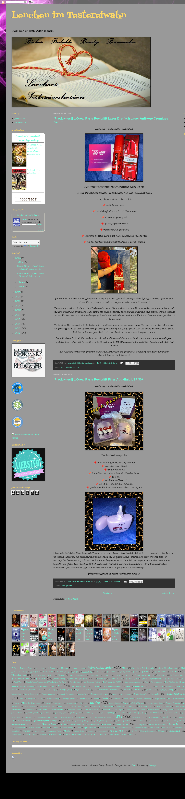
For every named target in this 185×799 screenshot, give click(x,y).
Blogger (153, 765)
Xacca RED (103, 734)
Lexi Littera (42, 709)
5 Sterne (63, 668)
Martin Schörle (76, 713)
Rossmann (122, 724)
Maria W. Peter (61, 713)
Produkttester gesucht (103, 721)
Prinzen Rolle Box (82, 721)
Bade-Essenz (112, 672)
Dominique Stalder (79, 686)
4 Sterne (51, 668)
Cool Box (18, 682)
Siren (79, 728)
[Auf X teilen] (132, 363)
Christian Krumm (116, 679)
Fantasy (137, 689)
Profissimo (141, 721)
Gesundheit (156, 694)
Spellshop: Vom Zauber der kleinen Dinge (34, 148)
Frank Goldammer (31, 694)
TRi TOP (134, 731)
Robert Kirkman (33, 173)
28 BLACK (40, 668)
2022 (18, 301)
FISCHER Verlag (166, 689)
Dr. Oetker (95, 686)
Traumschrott (102, 731)
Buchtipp (41, 678)
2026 (18, 258)
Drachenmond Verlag (112, 686)
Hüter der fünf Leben (31, 703)
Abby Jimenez (78, 668)
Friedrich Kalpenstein (67, 694)
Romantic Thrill (93, 724)
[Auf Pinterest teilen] (137, 363)
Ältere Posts (168, 593)
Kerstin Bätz (63, 706)
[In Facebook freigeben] (135, 363)
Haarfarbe (116, 699)
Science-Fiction (34, 728)
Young (123, 734)
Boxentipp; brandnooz (144, 675)
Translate (34, 246)
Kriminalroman (145, 706)
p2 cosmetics (24, 721)
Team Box (16, 731)
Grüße (105, 698)
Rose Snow (107, 724)
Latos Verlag (179, 706)
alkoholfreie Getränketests (142, 668)
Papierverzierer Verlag (45, 720)
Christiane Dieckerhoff (151, 678)
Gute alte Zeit (33, 170)
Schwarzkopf (20, 728)
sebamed (46, 728)
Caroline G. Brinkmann (79, 678)
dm (60, 686)
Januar (22, 286)
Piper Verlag (66, 721)
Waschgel (42, 734)
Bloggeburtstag (19, 675)
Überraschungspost (148, 731)
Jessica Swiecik (173, 703)
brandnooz (162, 675)
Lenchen (24, 219)
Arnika (75, 671)
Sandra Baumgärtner (157, 724)
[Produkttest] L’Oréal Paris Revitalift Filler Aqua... (30, 275)
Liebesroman (57, 709)
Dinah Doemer (42, 686)
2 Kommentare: (110, 363)
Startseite (107, 593)
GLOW (40, 699)
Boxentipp (128, 675)
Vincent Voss (16, 734)
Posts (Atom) (71, 599)
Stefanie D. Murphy (107, 728)
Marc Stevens (46, 713)
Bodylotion (108, 675)
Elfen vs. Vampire (27, 689)
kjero (87, 706)
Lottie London (153, 710)
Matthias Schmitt (91, 713)
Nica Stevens (153, 717)
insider (95, 702)
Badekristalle (125, 672)
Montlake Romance (44, 717)
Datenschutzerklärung (133, 682)
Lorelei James (131, 710)
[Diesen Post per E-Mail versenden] (126, 363)
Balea (145, 671)
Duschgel (180, 686)
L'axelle (169, 706)
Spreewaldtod (90, 727)
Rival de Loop (49, 724)
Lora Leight (118, 710)
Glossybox (30, 699)
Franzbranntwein (48, 694)
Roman (64, 724)
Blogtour (61, 675)
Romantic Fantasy (77, 724)
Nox (173, 717)
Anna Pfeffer (48, 672)
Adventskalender (100, 667)
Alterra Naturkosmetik (167, 668)
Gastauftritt (83, 694)
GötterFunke (84, 698)
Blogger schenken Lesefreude (43, 675)
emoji (41, 690)
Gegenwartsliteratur (100, 694)
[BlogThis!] (129, 363)
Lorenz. (142, 710)
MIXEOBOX (29, 717)
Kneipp (131, 706)
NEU (118, 717)
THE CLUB (27, 731)
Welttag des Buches (72, 734)
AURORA (86, 671)
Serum (76, 367)
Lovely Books (167, 710)
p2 (13, 721)
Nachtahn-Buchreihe (63, 717)
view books (40, 230)
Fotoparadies (16, 694)
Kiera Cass (76, 706)
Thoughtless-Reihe (54, 731)
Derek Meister (156, 682)
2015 (18, 332)
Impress (48, 703)
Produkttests (66, 367)
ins (86, 703)
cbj (93, 679)
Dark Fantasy (75, 682)
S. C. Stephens (140, 724)
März (21, 262)
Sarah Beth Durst (34, 154)
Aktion (125, 668)
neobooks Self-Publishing (100, 717)
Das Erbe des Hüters (92, 682)
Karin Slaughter (30, 706)
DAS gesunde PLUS (112, 682)
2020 (18, 310)
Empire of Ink (51, 690)
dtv (151, 686)
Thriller (67, 731)
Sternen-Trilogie (141, 728)
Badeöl (135, 672)
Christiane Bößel (132, 679)
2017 (18, 323)
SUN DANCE (167, 728)
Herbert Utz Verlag (144, 699)
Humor (16, 703)
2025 (18, 292)
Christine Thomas (171, 679)
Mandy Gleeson (18, 713)
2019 (18, 314)
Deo (146, 682)
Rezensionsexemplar (20, 724)
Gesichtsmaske (140, 694)
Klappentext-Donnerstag (102, 706)
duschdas (169, 686)
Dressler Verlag (139, 686)
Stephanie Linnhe (125, 728)
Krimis (159, 706)
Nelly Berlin (81, 717)
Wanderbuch (30, 734)
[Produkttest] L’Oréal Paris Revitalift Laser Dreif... (30, 267)
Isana (125, 703)
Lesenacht (30, 710)
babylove (99, 672)
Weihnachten (55, 734)
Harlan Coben (128, 699)
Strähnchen (154, 728)
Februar (22, 282)
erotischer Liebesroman (109, 689)
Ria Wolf (36, 724)
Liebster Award (74, 710)
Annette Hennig (63, 672)
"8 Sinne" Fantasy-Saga (22, 668)
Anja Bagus (35, 672)
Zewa (131, 734)
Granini (96, 699)
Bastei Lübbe (160, 672)
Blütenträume (95, 675)
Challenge (101, 678)
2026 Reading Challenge (28, 215)
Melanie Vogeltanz (173, 713)
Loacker (106, 709)
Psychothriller (154, 721)
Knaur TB (120, 706)
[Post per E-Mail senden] (121, 363)
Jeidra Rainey (138, 703)
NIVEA (165, 717)
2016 (18, 328)
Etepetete (127, 690)
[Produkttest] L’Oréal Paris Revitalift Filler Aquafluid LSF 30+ (98, 379)
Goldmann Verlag (52, 699)
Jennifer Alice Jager (155, 703)
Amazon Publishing (19, 672)
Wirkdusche (90, 734)
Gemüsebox (126, 694)
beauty (173, 671)
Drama (127, 686)
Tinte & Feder (79, 731)
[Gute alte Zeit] (19, 189)
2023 (18, 296)
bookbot (118, 675)
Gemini (115, 694)
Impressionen (59, 703)
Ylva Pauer (114, 734)
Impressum (19, 118)
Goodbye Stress (68, 698)
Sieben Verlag (67, 727)
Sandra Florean (175, 724)
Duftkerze (159, 686)
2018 (18, 319)
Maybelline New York (137, 713)
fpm (133, 765)
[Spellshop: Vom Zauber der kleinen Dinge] (19, 165)
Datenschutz (20, 122)
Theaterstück (39, 731)
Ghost (21, 699)
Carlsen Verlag (59, 678)
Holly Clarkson (159, 699)
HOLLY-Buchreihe (176, 698)
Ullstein (161, 731)
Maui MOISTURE (108, 713)
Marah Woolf (32, 713)
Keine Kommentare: (112, 581)
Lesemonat (17, 709)
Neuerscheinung (138, 717)
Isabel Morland (115, 703)
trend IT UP (117, 731)
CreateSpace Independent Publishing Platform (46, 682)
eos (95, 690)
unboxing (174, 731)
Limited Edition (91, 709)
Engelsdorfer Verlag (82, 690)
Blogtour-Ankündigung (78, 675)
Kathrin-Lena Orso (47, 706)
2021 (18, 305)
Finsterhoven (151, 690)
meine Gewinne (155, 713)
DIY (52, 686)
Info (80, 703)
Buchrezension (20, 678)
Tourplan (90, 731)
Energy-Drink (66, 689)
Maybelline (122, 713)
